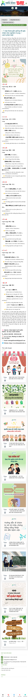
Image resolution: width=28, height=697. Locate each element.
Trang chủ (4, 19)
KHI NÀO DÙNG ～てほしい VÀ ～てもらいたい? (16, 642)
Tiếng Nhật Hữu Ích (14, 19)
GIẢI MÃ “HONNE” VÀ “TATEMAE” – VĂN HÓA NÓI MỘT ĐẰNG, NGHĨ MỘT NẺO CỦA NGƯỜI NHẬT (17, 511)
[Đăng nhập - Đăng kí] (12, 8)
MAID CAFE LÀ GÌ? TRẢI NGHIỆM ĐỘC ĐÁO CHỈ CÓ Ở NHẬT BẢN (16, 378)
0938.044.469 (7, 657)
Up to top (19, 696)
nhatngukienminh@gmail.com (10, 659)
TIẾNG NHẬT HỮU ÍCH (8, 22)
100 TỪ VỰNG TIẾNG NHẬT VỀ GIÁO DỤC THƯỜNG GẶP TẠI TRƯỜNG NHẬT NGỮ (16, 610)
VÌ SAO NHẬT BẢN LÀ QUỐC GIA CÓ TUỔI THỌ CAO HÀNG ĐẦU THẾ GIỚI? (17, 445)
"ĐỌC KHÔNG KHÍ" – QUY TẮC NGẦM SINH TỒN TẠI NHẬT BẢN (16, 477)
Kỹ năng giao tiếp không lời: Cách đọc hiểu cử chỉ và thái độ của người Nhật (16, 577)
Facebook (25, 696)
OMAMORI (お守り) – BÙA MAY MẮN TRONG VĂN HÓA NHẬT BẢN (17, 411)
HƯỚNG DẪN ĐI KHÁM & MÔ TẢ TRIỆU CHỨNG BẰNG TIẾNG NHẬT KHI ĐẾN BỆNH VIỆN (17, 544)
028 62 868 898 (13, 657)
